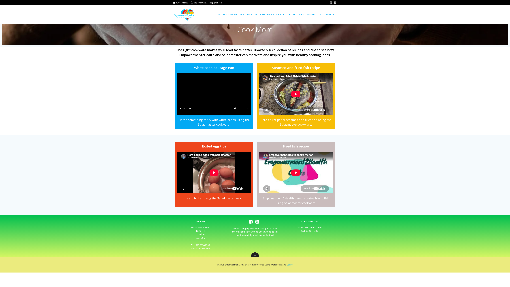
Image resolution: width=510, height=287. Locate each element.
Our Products (247, 14)
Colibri (290, 264)
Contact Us (330, 14)
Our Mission (229, 14)
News (218, 14)
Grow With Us (314, 14)
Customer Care (294, 14)
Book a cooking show (271, 14)
